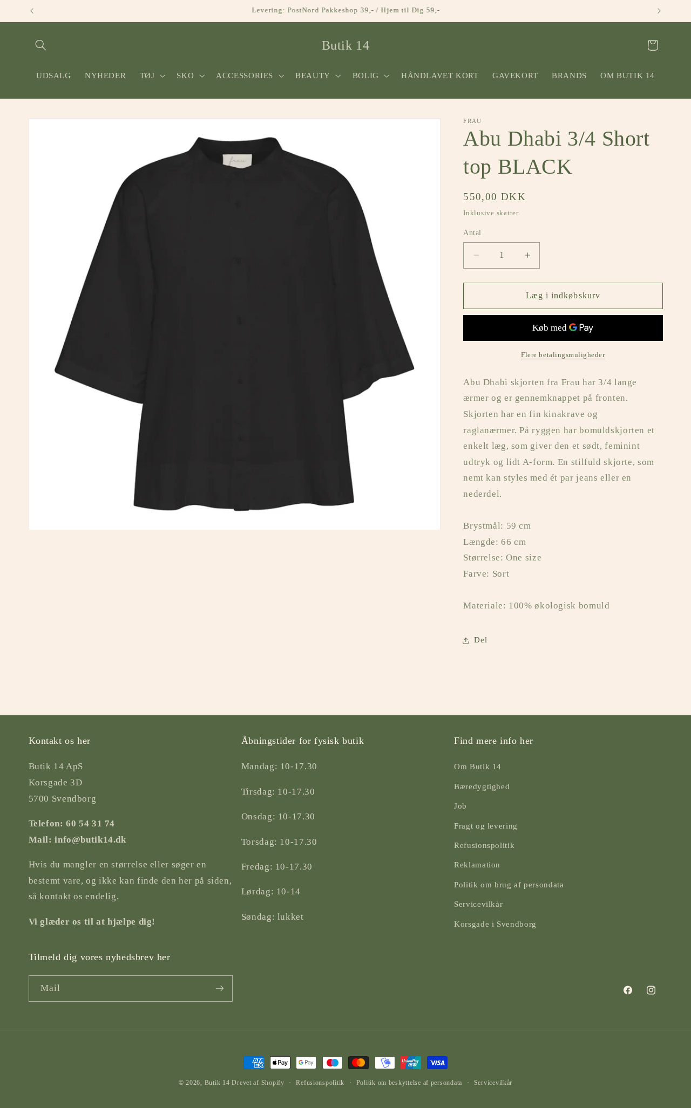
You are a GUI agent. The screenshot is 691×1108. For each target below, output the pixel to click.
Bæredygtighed (482, 786)
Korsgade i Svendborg (495, 924)
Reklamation (477, 864)
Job (460, 806)
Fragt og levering (486, 826)
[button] (41, 45)
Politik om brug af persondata (509, 884)
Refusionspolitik (484, 845)
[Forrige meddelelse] (32, 11)
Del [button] (480, 639)
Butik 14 (217, 1082)
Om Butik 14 (478, 766)
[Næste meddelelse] (659, 11)
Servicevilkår (478, 904)
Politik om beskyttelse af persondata (409, 1082)
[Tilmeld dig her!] (219, 988)
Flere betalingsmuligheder (563, 355)
